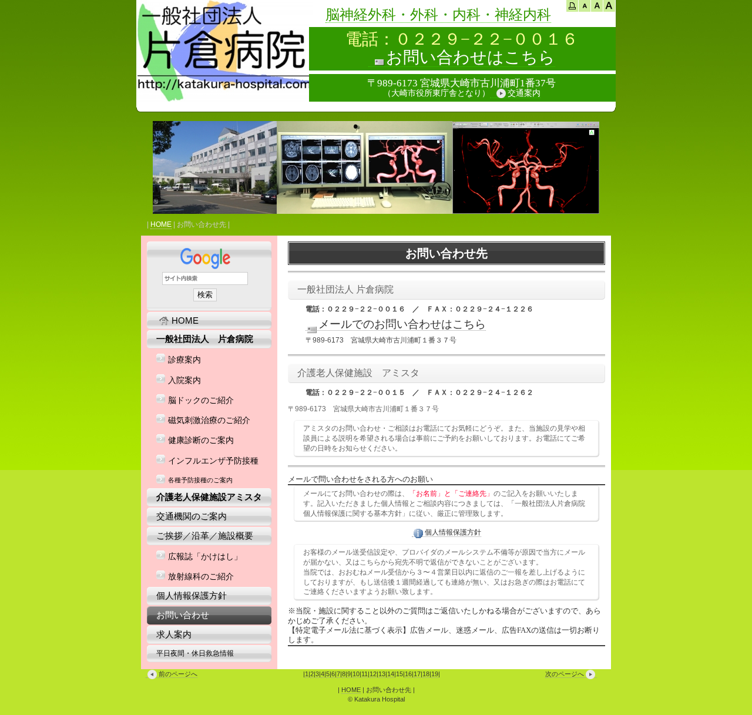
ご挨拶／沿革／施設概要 (204, 536)
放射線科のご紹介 (201, 576)
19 (434, 673)
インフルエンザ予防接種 (213, 460)
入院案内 (184, 380)
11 (364, 673)
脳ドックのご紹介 (201, 400)
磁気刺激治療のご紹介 (209, 420)
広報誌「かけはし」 (205, 556)
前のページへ (178, 673)
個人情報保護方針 (453, 532)
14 (390, 673)
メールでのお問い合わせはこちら (402, 324)
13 (381, 673)
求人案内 (174, 634)
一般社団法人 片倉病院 (204, 339)
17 (417, 673)
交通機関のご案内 (191, 516)
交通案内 (524, 93)
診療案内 (184, 359)
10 (356, 673)
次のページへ (564, 673)
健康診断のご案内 (201, 440)
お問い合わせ (182, 615)
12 (373, 673)
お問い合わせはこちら (470, 57)
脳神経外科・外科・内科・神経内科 (438, 14)
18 (425, 673)
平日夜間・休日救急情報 (195, 653)
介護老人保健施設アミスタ (209, 497)
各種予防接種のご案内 (200, 480)
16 (408, 673)
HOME (161, 224)
